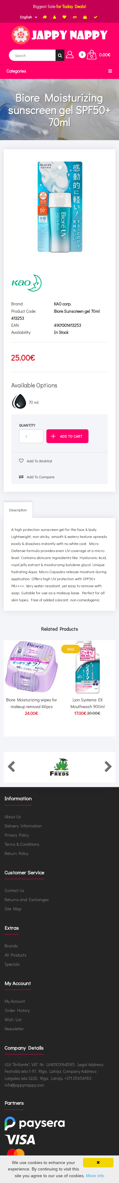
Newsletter (14, 1029)
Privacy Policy (17, 835)
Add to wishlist (39, 460)
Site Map (13, 909)
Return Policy (16, 853)
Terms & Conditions (22, 844)
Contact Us (14, 890)
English (26, 16)
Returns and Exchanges (27, 899)
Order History (17, 1010)
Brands (11, 946)
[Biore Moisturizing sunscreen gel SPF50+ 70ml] (59, 207)
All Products (16, 955)
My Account (15, 1001)
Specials (12, 964)
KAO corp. (62, 304)
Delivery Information (23, 826)
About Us (13, 816)
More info (95, 1175)
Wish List (13, 1019)
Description (18, 509)
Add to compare (40, 476)
